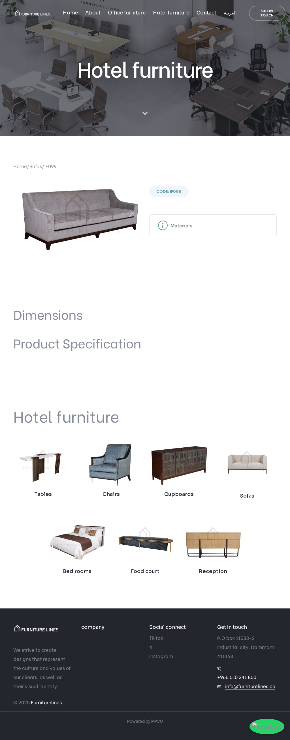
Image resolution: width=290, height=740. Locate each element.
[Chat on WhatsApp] (267, 726)
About (93, 13)
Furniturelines (46, 702)
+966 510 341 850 (236, 676)
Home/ (21, 166)
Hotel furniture (171, 13)
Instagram (161, 655)
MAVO (157, 721)
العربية (230, 13)
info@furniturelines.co (250, 686)
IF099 (50, 166)
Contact (206, 13)
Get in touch (267, 13)
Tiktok (156, 637)
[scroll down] (145, 113)
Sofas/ (36, 166)
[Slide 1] (72, 248)
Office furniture (127, 13)
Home (70, 13)
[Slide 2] (82, 248)
